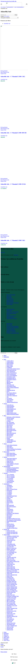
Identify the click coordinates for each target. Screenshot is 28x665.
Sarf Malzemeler (10, 526)
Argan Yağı (9, 541)
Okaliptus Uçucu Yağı (12, 605)
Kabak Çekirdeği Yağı (12, 574)
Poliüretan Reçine (11, 390)
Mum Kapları (10, 435)
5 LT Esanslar (10, 479)
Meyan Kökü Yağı (11, 601)
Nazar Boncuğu (10, 384)
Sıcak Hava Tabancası (12, 395)
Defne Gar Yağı (10, 558)
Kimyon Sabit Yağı (11, 592)
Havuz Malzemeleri (11, 471)
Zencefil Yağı (10, 628)
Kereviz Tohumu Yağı (12, 588)
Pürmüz (8, 389)
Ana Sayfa (3, 7)
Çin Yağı (9, 556)
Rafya (8, 391)
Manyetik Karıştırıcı (11, 316)
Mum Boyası (10, 425)
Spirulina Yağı (10, 620)
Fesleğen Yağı (10, 562)
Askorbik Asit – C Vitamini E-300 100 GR (13, 133)
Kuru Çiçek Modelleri (12, 375)
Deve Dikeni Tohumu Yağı (13, 561)
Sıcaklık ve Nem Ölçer (12, 528)
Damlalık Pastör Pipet (12, 496)
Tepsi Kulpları (10, 399)
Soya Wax (9, 296)
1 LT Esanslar (10, 478)
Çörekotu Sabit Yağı (11, 557)
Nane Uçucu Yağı (11, 603)
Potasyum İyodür (11, 525)
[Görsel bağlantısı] (11, 287)
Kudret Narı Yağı (11, 595)
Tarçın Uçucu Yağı (11, 623)
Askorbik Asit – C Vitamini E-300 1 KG (13, 76)
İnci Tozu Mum (10, 422)
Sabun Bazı (9, 310)
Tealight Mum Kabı (11, 441)
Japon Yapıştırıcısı (11, 371)
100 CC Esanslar (11, 475)
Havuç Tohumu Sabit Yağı (13, 569)
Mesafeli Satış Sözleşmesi (13, 327)
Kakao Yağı (9, 576)
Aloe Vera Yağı (10, 538)
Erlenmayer (9, 500)
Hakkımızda (9, 323)
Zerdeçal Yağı (10, 629)
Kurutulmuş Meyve (11, 378)
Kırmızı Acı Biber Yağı (12, 590)
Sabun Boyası (10, 447)
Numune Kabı (10, 510)
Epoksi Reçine (10, 300)
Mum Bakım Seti (11, 423)
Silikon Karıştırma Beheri (13, 414)
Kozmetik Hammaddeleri (12, 470)
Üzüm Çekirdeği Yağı (12, 625)
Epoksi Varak (10, 411)
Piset (8, 522)
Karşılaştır (6, 639)
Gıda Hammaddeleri (11, 469)
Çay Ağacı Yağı (10, 553)
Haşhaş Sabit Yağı (11, 568)
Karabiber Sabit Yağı (11, 581)
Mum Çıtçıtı (9, 427)
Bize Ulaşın (9, 325)
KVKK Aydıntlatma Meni (13, 333)
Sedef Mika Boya (11, 394)
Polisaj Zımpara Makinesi (13, 387)
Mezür (8, 508)
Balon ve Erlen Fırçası (12, 489)
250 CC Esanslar (11, 477)
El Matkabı (9, 367)
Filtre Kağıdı (10, 304)
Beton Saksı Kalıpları (12, 454)
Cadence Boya (10, 360)
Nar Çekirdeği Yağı (11, 604)
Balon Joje (9, 487)
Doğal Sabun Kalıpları (12, 445)
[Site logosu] (14, 6)
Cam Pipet (9, 494)
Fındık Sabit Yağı (11, 564)
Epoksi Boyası (10, 405)
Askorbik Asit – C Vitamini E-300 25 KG (13, 184)
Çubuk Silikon (10, 362)
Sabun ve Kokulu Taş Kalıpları (14, 449)
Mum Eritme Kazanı (11, 313)
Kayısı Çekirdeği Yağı (12, 584)
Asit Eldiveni (10, 486)
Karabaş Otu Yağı (11, 580)
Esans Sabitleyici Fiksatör (13, 303)
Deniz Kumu (10, 364)
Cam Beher (9, 493)
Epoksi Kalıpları (10, 309)
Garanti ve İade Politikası (12, 326)
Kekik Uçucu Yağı (11, 585)
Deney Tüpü (10, 497)
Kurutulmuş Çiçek (11, 376)
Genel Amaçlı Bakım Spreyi (13, 368)
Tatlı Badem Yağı (11, 624)
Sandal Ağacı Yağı (11, 613)
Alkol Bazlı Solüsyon (12, 318)
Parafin (8, 314)
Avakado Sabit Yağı (11, 545)
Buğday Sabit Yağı (11, 549)
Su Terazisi (9, 398)
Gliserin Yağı (10, 565)
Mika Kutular (10, 382)
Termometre (9, 442)
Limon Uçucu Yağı (11, 599)
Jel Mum (9, 421)
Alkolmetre (9, 485)
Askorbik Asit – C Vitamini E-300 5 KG (13, 240)
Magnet (8, 380)
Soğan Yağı (9, 617)
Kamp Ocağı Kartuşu (12, 372)
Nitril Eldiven (10, 509)
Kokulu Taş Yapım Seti (12, 533)
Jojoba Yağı (9, 573)
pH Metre (9, 517)
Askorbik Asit (7, 23)
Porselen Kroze (10, 524)
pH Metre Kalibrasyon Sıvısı (13, 518)
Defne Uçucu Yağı (11, 560)
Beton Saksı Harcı (11, 453)
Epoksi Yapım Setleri (11, 413)
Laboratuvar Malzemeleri (12, 312)
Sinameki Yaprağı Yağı (12, 616)
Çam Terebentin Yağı (12, 552)
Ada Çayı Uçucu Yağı (12, 537)
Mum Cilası (9, 426)
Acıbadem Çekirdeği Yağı (13, 536)
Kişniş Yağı (9, 593)
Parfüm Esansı (10, 299)
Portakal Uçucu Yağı (11, 611)
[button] (3, 73)
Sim (7, 397)
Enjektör (9, 498)
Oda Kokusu (10, 482)
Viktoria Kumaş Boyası (12, 402)
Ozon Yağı (9, 607)
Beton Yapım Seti (11, 455)
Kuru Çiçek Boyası (11, 374)
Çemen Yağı (9, 554)
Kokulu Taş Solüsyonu (12, 532)
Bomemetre (9, 490)
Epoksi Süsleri (10, 410)
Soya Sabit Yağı (10, 619)
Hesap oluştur (4, 651)
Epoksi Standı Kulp (11, 409)
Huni (8, 504)
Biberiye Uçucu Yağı (11, 548)
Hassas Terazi (10, 502)
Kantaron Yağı (10, 577)
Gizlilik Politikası (11, 329)
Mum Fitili (9, 297)
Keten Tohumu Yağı (11, 589)
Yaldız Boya (9, 401)
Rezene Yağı (9, 612)
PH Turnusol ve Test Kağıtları (14, 520)
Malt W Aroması (10, 600)
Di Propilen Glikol (11, 459)
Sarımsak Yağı (10, 615)
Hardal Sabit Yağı (11, 566)
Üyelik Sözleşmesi (11, 330)
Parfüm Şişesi (10, 465)
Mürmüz (9, 383)
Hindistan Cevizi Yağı (12, 570)
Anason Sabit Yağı (11, 540)
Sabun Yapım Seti (11, 450)
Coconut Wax (10, 419)
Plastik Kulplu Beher (11, 521)
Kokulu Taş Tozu (11, 530)
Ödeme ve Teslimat (11, 331)
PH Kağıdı (9, 516)
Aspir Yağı (9, 542)
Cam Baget (9, 492)
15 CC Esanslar (10, 474)
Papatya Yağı (10, 609)
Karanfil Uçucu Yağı (11, 582)
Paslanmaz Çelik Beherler (13, 513)
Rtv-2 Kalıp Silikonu (11, 393)
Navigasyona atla (5, 1)
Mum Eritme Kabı (11, 429)
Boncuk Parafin (10, 418)
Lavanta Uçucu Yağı (11, 597)
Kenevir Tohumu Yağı (12, 586)
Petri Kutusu (9, 514)
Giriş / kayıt (6, 640)
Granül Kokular (10, 481)
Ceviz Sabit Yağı (10, 550)
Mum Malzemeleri (11, 294)
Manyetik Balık (10, 505)
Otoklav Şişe (10, 512)
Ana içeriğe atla (12, 1)
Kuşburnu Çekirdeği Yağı (13, 596)
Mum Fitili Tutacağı (11, 433)
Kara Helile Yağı (10, 578)
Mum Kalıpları (10, 317)
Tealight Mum (10, 439)
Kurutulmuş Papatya (11, 379)
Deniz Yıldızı (10, 366)
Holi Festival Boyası (11, 370)
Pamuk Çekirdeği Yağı (12, 608)
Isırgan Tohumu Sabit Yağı (13, 572)
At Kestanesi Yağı (11, 544)
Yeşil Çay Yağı (10, 627)
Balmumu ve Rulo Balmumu (13, 417)
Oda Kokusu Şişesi (11, 386)
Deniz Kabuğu (10, 363)
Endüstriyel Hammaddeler (13, 467)
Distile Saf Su (10, 461)
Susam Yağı (9, 621)
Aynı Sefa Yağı (10, 546)
